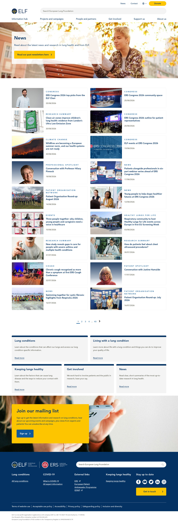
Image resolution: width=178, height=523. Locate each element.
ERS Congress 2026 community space (128, 98)
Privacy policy (74, 506)
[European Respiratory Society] (56, 465)
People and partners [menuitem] (86, 18)
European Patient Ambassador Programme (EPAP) (85, 487)
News (122, 3)
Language (143, 3)
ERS (76, 481)
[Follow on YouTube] (145, 483)
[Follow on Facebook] (138, 483)
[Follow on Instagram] (164, 483)
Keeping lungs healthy (115, 481)
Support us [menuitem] (139, 18)
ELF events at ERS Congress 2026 (128, 147)
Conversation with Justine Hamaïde (128, 273)
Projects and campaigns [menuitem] (51, 18)
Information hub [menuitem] (20, 18)
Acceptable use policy (42, 506)
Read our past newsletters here (33, 54)
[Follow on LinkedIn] (157, 483)
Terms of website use (21, 506)
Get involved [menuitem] (115, 18)
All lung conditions (20, 481)
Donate (157, 3)
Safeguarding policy (91, 506)
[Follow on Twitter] (151, 483)
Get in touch (149, 491)
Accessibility (60, 506)
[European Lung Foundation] (25, 11)
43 (95, 321)
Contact (134, 3)
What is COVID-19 (51, 481)
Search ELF (121, 465)
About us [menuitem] (161, 18)
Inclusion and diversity (112, 506)
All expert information (52, 484)
